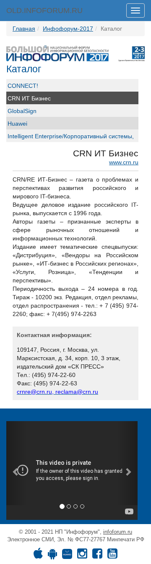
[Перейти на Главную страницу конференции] (75, 53)
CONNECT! (23, 85)
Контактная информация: (54, 335)
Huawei (17, 123)
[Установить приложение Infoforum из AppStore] (38, 555)
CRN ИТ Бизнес (29, 98)
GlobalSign (22, 111)
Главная (24, 28)
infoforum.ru (117, 532)
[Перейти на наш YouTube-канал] (112, 555)
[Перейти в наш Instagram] (82, 555)
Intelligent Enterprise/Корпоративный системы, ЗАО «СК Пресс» (71, 140)
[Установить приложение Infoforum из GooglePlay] (52, 555)
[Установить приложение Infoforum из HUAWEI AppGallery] (67, 555)
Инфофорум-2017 (68, 28)
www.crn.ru (123, 162)
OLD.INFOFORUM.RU (44, 10)
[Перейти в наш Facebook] (97, 555)
